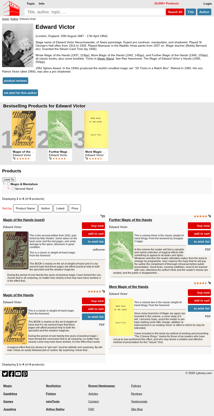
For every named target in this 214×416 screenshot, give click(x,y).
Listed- (60, 208)
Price (74, 208)
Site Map (137, 409)
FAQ (91, 409)
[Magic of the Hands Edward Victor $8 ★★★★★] (24, 129)
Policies (136, 385)
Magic (7, 385)
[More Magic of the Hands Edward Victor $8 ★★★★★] (96, 129)
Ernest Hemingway (101, 385)
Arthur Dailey (55, 409)
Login (208, 3)
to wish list (96, 241)
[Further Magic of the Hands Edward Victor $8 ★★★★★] (60, 129)
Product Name (25, 208)
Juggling (9, 409)
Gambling (10, 393)
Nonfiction (53, 385)
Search (174, 12)
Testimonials (139, 401)
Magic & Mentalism (24, 184)
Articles (93, 393)
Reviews (136, 393)
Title (191, 12)
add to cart (96, 233)
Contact (93, 401)
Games (8, 401)
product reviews (15, 80)
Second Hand (24, 188)
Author (204, 12)
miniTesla (53, 401)
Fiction (51, 393)
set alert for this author (20, 92)
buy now (97, 225)
